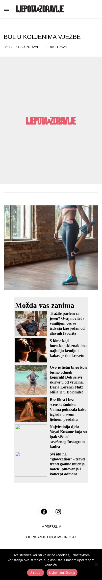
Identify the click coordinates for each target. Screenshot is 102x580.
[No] (95, 564)
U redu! (35, 573)
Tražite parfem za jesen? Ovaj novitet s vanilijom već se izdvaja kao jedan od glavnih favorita (67, 323)
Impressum (51, 527)
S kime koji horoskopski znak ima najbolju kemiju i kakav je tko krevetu (68, 348)
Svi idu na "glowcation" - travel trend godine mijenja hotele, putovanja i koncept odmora (67, 464)
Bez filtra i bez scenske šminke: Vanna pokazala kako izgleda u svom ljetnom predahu (68, 409)
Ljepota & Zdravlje (26, 47)
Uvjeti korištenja (62, 573)
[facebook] (44, 511)
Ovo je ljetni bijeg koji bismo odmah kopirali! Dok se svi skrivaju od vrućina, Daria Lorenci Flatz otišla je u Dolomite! (68, 379)
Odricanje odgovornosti (51, 537)
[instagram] (58, 511)
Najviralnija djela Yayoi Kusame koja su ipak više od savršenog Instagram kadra (68, 437)
